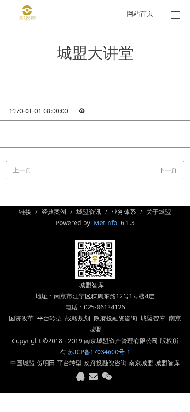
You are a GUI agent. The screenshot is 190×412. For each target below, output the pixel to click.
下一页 (168, 170)
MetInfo (105, 222)
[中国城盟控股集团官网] (27, 13)
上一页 (22, 170)
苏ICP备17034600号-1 (99, 351)
